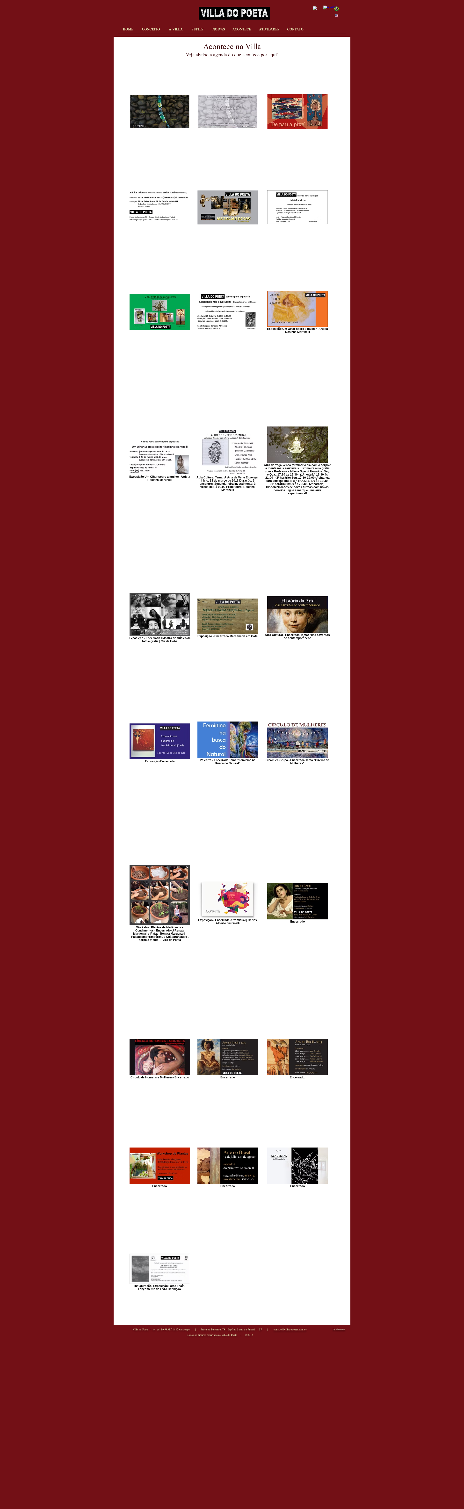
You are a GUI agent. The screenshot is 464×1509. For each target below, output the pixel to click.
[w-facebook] (327, 10)
